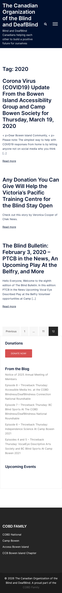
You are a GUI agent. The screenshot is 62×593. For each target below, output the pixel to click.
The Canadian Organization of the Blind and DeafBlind (20, 15)
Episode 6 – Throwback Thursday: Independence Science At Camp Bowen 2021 (29, 429)
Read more (9, 161)
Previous (11, 331)
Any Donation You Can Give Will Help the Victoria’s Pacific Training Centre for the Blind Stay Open (30, 192)
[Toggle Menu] (55, 24)
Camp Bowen (10, 540)
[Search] (45, 24)
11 (43, 331)
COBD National (11, 534)
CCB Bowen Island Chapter (19, 553)
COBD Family (31, 587)
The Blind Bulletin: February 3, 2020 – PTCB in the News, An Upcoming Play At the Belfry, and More (30, 258)
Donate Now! (18, 353)
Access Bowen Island (15, 546)
